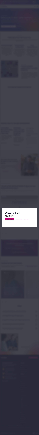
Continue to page (8, 222)
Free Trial (26, 219)
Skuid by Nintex (10, 219)
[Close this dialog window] (36, 209)
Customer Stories (18, 219)
